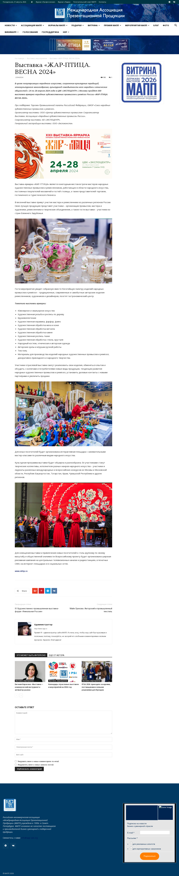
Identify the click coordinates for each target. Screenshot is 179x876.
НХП (65, 32)
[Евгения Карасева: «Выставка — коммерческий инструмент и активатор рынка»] (30, 671)
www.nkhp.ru (21, 571)
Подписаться (150, 856)
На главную (19, 58)
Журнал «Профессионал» (45, 2)
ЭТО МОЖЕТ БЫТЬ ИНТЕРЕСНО (31, 655)
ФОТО (166, 25)
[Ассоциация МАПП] (89, 13)
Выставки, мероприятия (37, 58)
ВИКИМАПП (10, 32)
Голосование (30, 32)
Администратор (43, 624)
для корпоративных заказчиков (147, 849)
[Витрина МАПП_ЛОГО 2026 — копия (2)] (142, 83)
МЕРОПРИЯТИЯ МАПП (136, 25)
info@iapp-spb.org (29, 837)
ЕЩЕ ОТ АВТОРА (56, 655)
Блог (156, 25)
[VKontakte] (174, 2)
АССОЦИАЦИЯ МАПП (31, 25)
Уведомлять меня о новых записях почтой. (36, 765)
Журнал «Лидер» (64, 2)
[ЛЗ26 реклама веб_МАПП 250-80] (110, 44)
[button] (175, 25)
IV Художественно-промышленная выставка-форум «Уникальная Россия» (37, 610)
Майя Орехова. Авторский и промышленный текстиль (91, 610)
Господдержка (50, 32)
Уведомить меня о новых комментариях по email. (38, 761)
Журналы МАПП (56, 25)
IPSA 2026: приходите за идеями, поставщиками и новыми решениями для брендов (96, 687)
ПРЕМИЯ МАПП (111, 25)
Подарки (76, 25)
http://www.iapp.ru (40, 629)
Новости (10, 25)
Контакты (102, 2)
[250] (73, 44)
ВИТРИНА (93, 25)
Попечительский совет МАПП (84, 2)
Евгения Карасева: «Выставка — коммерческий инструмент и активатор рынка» (29, 687)
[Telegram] (169, 2)
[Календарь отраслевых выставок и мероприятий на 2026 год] (63, 671)
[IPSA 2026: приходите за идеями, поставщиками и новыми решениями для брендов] (97, 671)
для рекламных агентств (144, 844)
